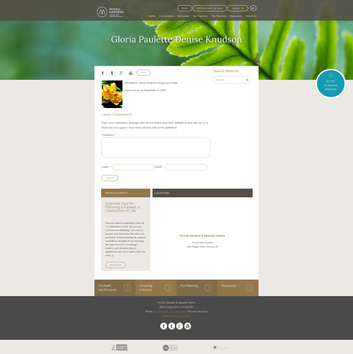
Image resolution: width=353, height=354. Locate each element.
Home (151, 16)
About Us (251, 16)
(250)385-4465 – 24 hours (210, 8)
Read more (115, 265)
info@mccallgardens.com (176, 316)
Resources (236, 16)
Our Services (166, 16)
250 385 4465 (161, 311)
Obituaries (183, 16)
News (185, 8)
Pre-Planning (219, 16)
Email (158, 166)
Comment (108, 134)
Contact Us (238, 8)
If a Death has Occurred (107, 287)
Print (143, 72)
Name (105, 166)
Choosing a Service (146, 287)
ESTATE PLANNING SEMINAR (330, 85)
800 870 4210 (178, 311)
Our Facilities (200, 16)
